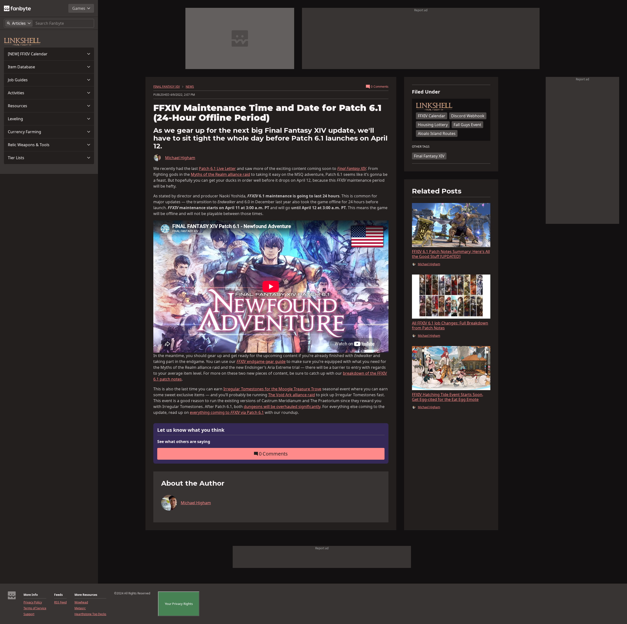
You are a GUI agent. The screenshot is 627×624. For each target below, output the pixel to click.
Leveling (15, 118)
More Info (31, 595)
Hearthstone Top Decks (90, 614)
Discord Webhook (467, 116)
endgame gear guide (261, 361)
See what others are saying (183, 441)
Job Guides (18, 79)
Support (29, 614)
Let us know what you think (190, 430)
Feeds (58, 595)
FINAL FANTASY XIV (166, 87)
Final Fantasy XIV (429, 156)
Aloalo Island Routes (437, 133)
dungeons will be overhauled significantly (282, 406)
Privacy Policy (33, 602)
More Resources (85, 595)
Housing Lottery (433, 124)
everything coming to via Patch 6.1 (227, 412)
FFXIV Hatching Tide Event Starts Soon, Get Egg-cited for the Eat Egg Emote (447, 397)
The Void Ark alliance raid (291, 394)
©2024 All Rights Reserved (132, 593)
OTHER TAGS (421, 147)
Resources (17, 105)
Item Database (21, 66)
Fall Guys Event (467, 124)
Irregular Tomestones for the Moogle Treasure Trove (272, 389)
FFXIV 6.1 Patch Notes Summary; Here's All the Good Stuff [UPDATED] (451, 254)
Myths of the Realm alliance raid (220, 174)
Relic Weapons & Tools (28, 144)
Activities (16, 92)
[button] (49, 54)
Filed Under (426, 92)
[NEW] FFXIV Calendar (28, 53)
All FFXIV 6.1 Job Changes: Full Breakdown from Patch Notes (450, 325)
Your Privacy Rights (179, 603)
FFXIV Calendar (431, 116)
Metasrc (80, 608)
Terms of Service (35, 608)
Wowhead (81, 602)
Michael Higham (180, 157)
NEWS (190, 87)
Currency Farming (24, 131)
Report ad (420, 10)
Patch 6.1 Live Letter (217, 168)
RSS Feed (60, 602)
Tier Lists (16, 157)
